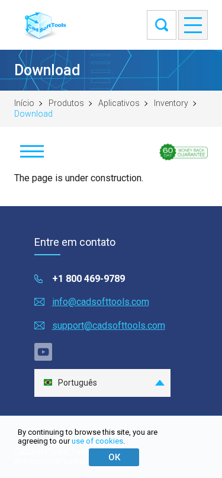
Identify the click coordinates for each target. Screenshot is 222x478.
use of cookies (97, 441)
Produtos (66, 103)
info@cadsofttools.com (100, 301)
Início (24, 103)
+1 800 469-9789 (88, 278)
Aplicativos (119, 103)
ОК (114, 457)
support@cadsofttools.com (108, 325)
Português (77, 382)
